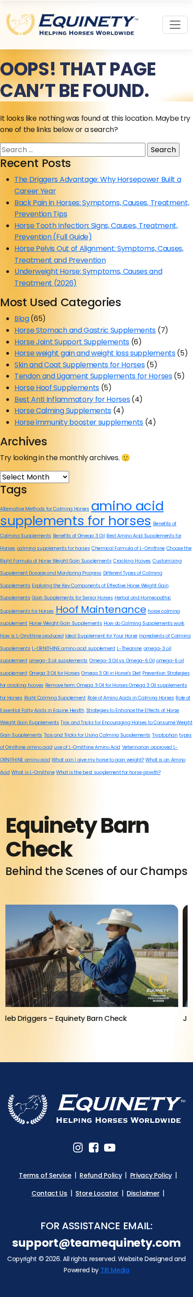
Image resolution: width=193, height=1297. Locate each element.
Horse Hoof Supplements (56, 388)
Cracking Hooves (132, 561)
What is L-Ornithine (32, 772)
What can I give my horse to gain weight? (98, 759)
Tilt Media (115, 1270)
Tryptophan (165, 735)
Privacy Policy (151, 1175)
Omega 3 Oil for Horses (54, 673)
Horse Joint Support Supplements (71, 342)
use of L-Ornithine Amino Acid (87, 747)
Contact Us (49, 1193)
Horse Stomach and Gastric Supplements (85, 330)
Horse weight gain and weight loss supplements (94, 353)
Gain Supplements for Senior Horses (72, 597)
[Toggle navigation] (175, 25)
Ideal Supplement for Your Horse (101, 636)
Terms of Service (45, 1175)
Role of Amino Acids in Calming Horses (131, 698)
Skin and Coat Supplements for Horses (79, 365)
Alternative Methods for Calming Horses (44, 509)
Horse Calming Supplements (62, 410)
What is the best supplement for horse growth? (108, 772)
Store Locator (96, 1193)
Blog (21, 318)
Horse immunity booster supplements (78, 422)
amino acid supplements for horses (81, 513)
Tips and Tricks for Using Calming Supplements (97, 735)
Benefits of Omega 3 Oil (79, 535)
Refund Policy (100, 1175)
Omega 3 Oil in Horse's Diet (110, 673)
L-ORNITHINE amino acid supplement (73, 648)
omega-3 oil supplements (58, 660)
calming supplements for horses (53, 548)
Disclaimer (143, 1193)
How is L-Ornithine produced (31, 636)
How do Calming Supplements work (144, 623)
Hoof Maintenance (101, 609)
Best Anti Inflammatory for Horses (72, 399)
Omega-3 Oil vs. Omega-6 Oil (121, 660)
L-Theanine (129, 648)
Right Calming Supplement (55, 698)
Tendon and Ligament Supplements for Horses (93, 376)
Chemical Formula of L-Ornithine (128, 548)
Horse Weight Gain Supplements (65, 623)
